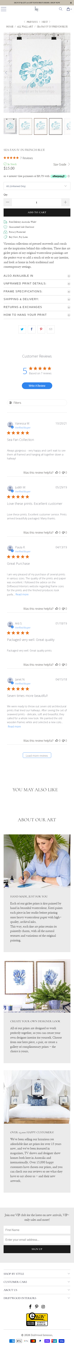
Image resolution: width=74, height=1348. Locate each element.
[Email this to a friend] (51, 329)
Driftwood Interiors (41, 1335)
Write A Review (37, 385)
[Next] (68, 73)
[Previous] (6, 73)
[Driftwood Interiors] (37, 9)
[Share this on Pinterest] (41, 329)
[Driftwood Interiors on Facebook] (30, 1307)
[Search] (60, 9)
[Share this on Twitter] (22, 329)
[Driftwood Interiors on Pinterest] (37, 1307)
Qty (6, 195)
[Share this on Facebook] (32, 329)
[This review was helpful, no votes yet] (57, 473)
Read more (22, 594)
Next (45, 22)
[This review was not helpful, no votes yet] (63, 473)
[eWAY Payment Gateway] (37, 1325)
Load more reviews (37, 755)
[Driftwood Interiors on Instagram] (43, 1307)
